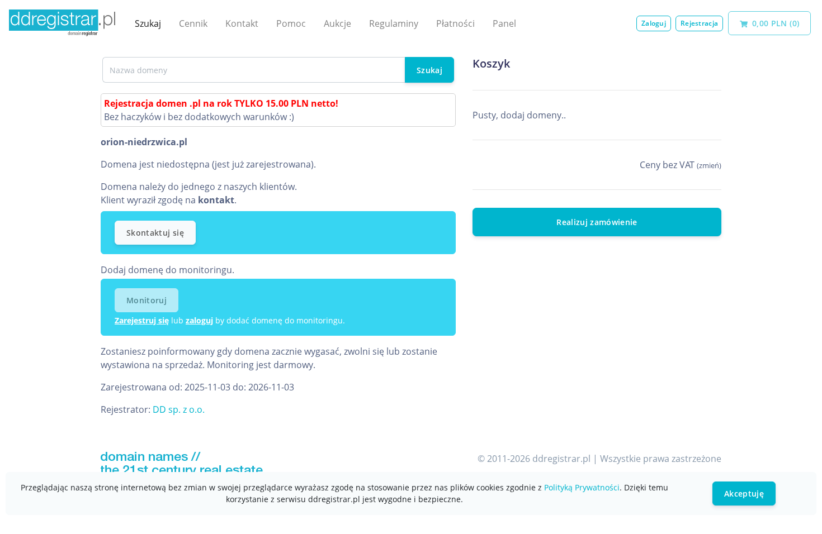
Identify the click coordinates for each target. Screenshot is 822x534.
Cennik (193, 23)
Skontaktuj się (155, 232)
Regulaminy (393, 23)
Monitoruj (146, 300)
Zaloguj (653, 23)
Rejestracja (699, 23)
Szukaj (148, 23)
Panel (504, 23)
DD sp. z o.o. (179, 409)
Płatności (455, 23)
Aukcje (337, 23)
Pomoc (291, 23)
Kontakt (241, 23)
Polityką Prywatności (582, 487)
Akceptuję (744, 493)
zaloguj (199, 320)
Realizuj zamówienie (596, 222)
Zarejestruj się (142, 320)
